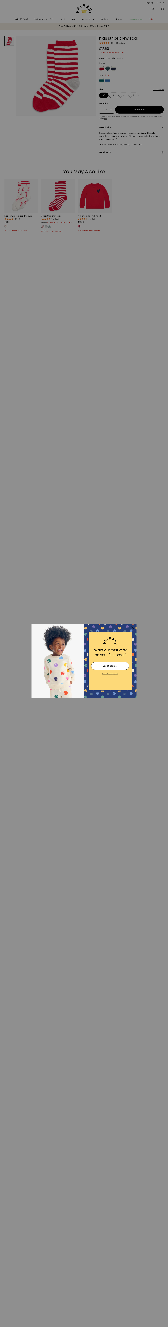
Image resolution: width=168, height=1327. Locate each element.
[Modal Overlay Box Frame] (84, 663)
